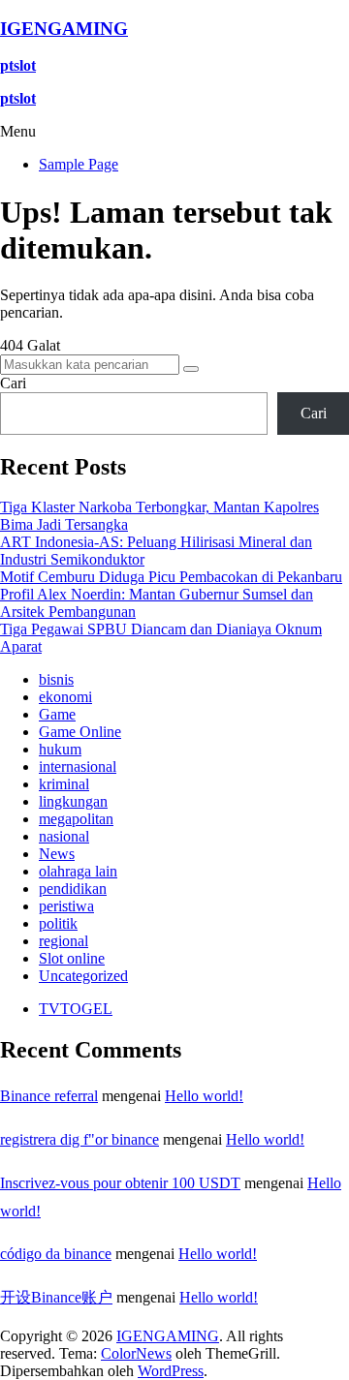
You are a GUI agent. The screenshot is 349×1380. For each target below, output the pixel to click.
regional (63, 941)
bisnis (56, 679)
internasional (77, 766)
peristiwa (66, 906)
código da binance (55, 1253)
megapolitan (76, 819)
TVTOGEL (75, 1008)
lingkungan (73, 801)
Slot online (72, 958)
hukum (60, 749)
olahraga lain (78, 871)
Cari (13, 383)
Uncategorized (83, 975)
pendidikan (73, 888)
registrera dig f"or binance (79, 1139)
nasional (64, 836)
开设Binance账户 (56, 1297)
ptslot (18, 65)
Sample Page (78, 164)
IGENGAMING (64, 28)
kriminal (64, 784)
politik (58, 923)
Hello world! (204, 1096)
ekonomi (65, 697)
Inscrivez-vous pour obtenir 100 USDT (120, 1183)
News (57, 853)
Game (57, 714)
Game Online (80, 731)
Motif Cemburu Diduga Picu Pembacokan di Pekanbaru (171, 576)
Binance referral (49, 1096)
